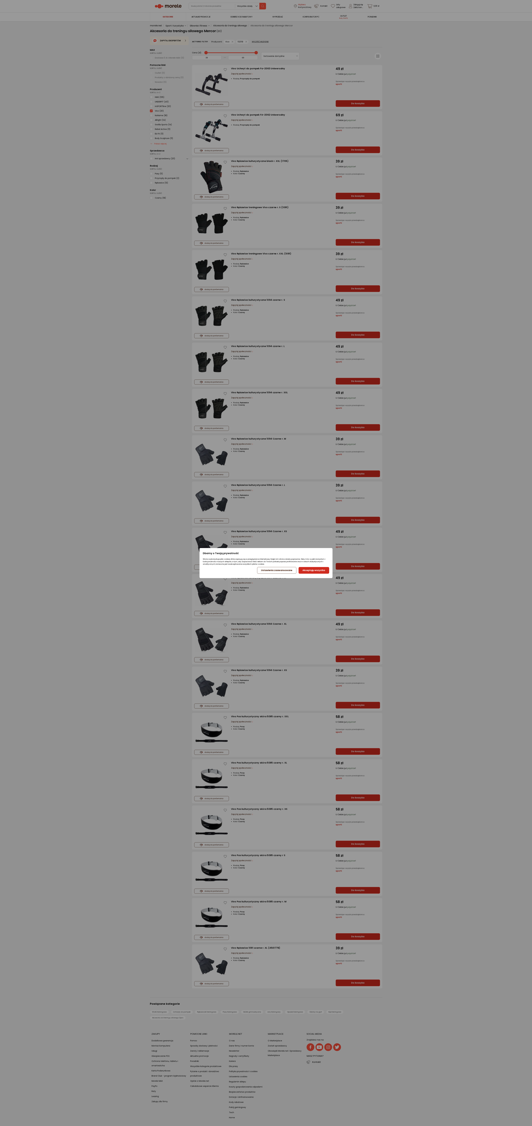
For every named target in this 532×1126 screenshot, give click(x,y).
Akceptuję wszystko (313, 570)
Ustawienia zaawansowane (276, 570)
